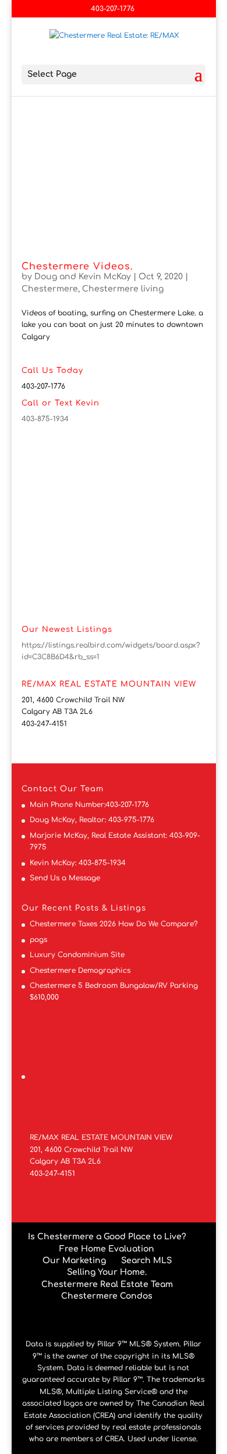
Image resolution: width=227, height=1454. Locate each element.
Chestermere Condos (106, 1296)
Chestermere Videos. (77, 266)
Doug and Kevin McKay (82, 276)
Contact (39, 789)
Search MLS (146, 1260)
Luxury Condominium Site (77, 955)
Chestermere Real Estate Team (107, 1284)
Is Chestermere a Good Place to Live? (107, 1236)
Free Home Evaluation (106, 1249)
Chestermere (50, 289)
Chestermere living (123, 289)
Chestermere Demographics (80, 970)
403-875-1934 (45, 419)
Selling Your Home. (107, 1272)
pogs (38, 940)
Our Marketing (74, 1260)
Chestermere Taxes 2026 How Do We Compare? (114, 924)
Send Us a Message (65, 878)
